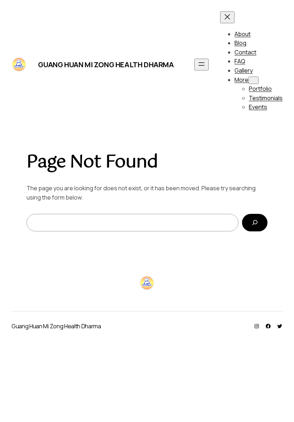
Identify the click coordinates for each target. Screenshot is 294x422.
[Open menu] (201, 64)
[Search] (254, 222)
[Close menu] (227, 17)
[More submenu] (253, 80)
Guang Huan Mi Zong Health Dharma (106, 64)
